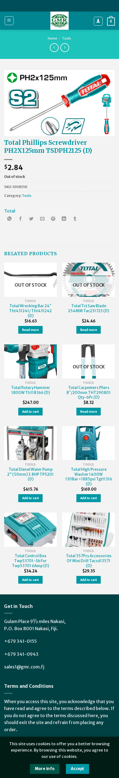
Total (9, 211)
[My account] (98, 21)
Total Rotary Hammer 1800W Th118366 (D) (30, 390)
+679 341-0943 (21, 654)
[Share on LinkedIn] (64, 219)
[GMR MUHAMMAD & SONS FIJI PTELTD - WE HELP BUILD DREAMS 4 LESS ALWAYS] (59, 21)
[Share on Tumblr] (75, 219)
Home (52, 38)
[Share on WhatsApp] (10, 219)
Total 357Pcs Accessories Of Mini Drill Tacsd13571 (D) (89, 561)
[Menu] (9, 20)
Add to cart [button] (30, 412)
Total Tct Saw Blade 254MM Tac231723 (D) (88, 308)
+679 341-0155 (20, 641)
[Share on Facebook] (20, 219)
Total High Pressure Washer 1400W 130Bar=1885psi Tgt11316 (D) (88, 476)
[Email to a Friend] (42, 219)
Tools (66, 38)
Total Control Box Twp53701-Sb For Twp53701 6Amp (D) (30, 561)
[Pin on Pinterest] (53, 219)
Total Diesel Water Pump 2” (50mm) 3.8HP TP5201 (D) (30, 474)
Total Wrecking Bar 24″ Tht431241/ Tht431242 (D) (30, 311)
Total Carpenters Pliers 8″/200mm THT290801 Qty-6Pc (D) (88, 392)
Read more (30, 330)
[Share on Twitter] (31, 219)
